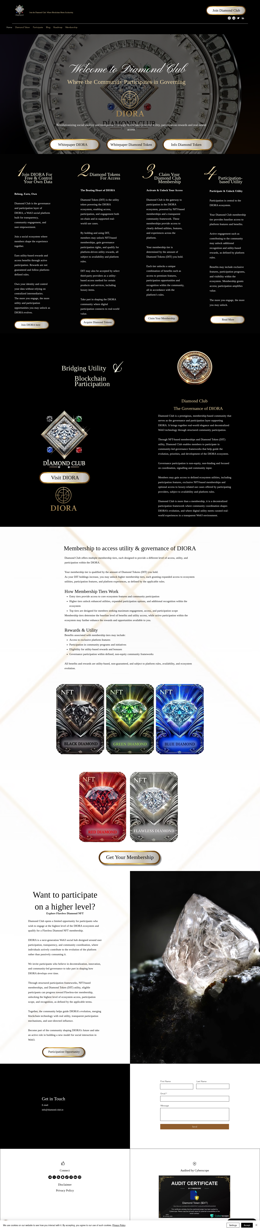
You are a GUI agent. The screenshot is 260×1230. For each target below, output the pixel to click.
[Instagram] (229, 18)
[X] (54, 1177)
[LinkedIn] (242, 18)
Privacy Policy (118, 1225)
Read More (228, 319)
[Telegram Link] (50, 1177)
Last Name (202, 1081)
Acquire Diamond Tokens (98, 322)
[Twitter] (238, 18)
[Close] (256, 1225)
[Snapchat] (62, 1177)
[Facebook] (71, 1177)
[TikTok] (67, 1177)
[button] (38, 27)
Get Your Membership (130, 857)
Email (163, 1093)
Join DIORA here (30, 324)
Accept (247, 1225)
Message (165, 1106)
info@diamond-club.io (52, 1109)
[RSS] (58, 1177)
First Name (165, 1081)
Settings (233, 1225)
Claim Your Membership (161, 318)
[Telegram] (233, 18)
